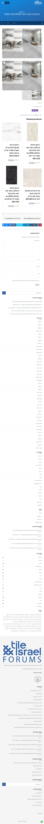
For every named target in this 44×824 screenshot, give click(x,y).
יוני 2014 (40, 435)
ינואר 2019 (39, 368)
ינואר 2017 (39, 405)
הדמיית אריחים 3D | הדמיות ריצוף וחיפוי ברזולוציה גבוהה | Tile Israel (28, 727)
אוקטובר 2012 (39, 448)
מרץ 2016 (40, 414)
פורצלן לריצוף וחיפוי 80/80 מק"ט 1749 (12, 218)
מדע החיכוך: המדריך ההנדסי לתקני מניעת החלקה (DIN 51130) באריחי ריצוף (27, 310)
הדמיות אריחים (39, 802)
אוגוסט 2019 (39, 352)
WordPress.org (38, 522)
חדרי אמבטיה (20, 619)
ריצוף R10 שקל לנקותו (37, 766)
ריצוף (41, 499)
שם (38, 259)
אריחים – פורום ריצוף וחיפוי (36, 690)
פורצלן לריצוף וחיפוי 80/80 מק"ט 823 (32, 218)
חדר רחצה (15, 621)
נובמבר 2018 (39, 374)
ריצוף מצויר (13, 619)
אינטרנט (40, 459)
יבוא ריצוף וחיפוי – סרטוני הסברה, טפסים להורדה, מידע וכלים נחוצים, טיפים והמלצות (25, 715)
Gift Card (40, 813)
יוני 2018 (40, 386)
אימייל (37, 266)
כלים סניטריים (20, 628)
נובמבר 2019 (39, 346)
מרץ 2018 (40, 395)
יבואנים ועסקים (38, 628)
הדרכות (40, 471)
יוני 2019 (40, 355)
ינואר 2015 (39, 426)
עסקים (40, 489)
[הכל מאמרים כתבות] (8, 23)
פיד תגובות (39, 519)
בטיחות (40, 468)
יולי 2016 (40, 411)
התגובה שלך (36, 240)
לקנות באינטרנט (12, 628)
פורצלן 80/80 (22, 115)
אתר (38, 273)
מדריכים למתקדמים (38, 483)
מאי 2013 (40, 445)
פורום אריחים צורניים (37, 699)
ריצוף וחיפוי (39, 502)
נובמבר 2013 (39, 441)
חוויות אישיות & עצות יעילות (36, 712)
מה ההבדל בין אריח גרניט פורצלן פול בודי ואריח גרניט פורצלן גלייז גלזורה (27, 762)
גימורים (33, 619)
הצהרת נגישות (37, 672)
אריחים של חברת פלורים (37, 772)
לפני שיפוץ (27, 619)
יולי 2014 (40, 432)
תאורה (26, 628)
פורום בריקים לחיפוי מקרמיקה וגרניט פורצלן (33, 724)
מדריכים (34, 621)
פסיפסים (40, 493)
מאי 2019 (40, 358)
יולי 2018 (40, 383)
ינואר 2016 (39, 420)
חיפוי (41, 474)
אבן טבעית (32, 630)
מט (27, 630)
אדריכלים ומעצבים (20, 614)
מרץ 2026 (40, 328)
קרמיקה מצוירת (39, 769)
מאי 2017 (40, 401)
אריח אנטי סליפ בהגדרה (37, 805)
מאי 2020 (40, 340)
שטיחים (12, 626)
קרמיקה (40, 496)
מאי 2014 (40, 438)
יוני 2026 (40, 321)
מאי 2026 (40, 325)
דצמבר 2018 (39, 371)
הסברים (39, 614)
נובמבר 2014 (39, 429)
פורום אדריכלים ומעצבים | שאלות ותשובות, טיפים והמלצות (30, 718)
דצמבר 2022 (39, 331)
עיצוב (41, 486)
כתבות (40, 477)
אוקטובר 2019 (39, 349)
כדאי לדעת (33, 614)
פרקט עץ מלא (33, 626)
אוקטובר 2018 (39, 377)
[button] (2, 2)
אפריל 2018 (39, 392)
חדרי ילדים (31, 628)
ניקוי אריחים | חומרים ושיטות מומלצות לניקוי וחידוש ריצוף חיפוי (29, 702)
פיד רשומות (39, 516)
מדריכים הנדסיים (38, 480)
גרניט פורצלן (38, 630)
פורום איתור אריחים (38, 706)
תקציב (6, 628)
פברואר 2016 (39, 417)
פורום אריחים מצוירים (37, 696)
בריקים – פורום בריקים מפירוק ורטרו (35, 709)
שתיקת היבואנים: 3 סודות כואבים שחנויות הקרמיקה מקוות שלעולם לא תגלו (27, 301)
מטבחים (7, 626)
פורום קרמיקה (39, 693)
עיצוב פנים (38, 619)
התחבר (40, 513)
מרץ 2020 (40, 343)
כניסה (7, 2)
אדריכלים (40, 456)
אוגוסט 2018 (39, 380)
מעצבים (29, 621)
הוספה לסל (35, 110)
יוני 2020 (40, 337)
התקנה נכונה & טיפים (37, 721)
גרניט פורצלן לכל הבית (31, 115)
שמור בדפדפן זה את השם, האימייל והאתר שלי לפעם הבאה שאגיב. (25, 280)
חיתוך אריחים (22, 630)
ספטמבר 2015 (39, 423)
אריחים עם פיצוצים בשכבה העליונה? (34, 799)
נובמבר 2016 (39, 408)
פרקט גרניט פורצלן (22, 621)
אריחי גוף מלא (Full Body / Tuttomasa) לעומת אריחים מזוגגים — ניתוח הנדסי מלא (25, 307)
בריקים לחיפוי (26, 626)
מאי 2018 (40, 389)
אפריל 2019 (39, 361)
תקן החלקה (39, 505)
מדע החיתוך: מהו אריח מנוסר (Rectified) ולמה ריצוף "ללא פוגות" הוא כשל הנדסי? (25, 313)
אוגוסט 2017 (39, 398)
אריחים (40, 462)
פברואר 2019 (39, 364)
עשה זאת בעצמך (18, 626)
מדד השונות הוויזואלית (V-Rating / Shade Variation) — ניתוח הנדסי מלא (27, 304)
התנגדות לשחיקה (14, 630)
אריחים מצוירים (39, 465)
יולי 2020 (40, 334)
